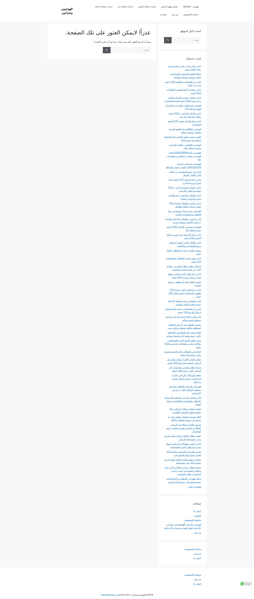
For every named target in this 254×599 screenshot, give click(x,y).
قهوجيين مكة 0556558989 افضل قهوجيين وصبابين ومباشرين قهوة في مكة (184, 156)
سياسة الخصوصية (190, 14)
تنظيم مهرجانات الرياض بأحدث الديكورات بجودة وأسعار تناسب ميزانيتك (186, 378)
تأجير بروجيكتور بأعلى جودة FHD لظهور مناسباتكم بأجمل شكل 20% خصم (184, 293)
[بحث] (107, 50)
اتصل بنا (163, 14)
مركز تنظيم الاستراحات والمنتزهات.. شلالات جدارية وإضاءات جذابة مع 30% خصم (183, 344)
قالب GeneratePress (110, 594)
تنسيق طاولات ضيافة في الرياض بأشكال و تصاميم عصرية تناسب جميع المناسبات (183, 428)
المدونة (197, 515)
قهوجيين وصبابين (67, 11)
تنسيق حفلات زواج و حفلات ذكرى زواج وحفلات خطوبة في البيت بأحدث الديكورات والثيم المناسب (183, 470)
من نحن (175, 14)
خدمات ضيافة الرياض (147, 6)
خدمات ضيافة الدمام (103, 6)
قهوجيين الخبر (194, 486)
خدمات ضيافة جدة (125, 6)
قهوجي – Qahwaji (190, 6)
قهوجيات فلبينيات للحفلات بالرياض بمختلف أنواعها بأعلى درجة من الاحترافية (185, 390)
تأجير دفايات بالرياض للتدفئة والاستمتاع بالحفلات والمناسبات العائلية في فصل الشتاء (183, 401)
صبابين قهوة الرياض (169, 6)
